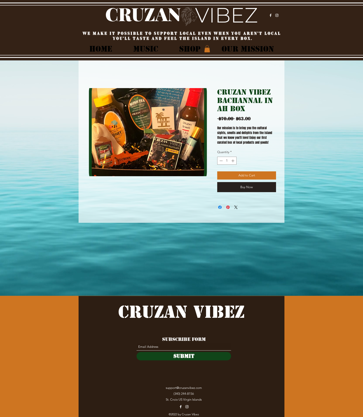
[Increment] (233, 161)
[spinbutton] (227, 161)
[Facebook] (270, 15)
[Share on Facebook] (219, 207)
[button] (207, 48)
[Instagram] (277, 15)
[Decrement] (221, 161)
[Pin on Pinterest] (227, 207)
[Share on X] (235, 207)
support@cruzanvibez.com (184, 388)
